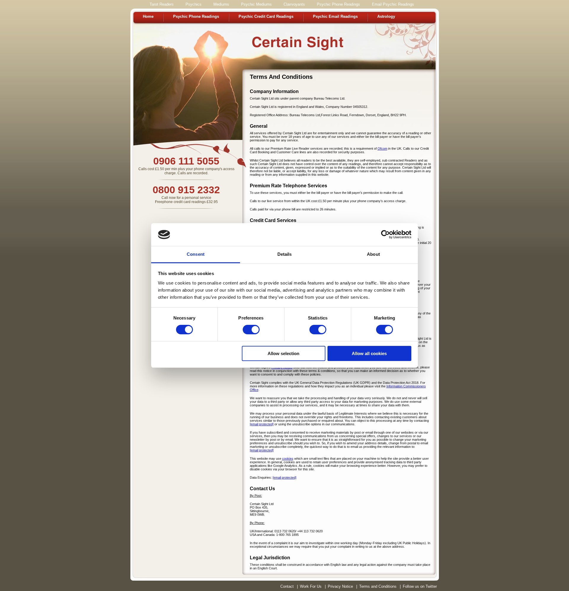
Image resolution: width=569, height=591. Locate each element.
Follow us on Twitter (420, 586)
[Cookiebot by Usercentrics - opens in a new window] (385, 234)
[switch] (251, 329)
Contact (287, 586)
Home (148, 16)
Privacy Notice (340, 586)
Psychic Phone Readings (196, 16)
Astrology (386, 16)
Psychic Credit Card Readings (266, 16)
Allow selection (283, 353)
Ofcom (382, 148)
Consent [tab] (195, 254)
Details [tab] (284, 254)
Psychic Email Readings (335, 16)
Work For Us (311, 586)
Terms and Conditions (378, 586)
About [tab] (373, 254)
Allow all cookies (369, 353)
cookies (287, 458)
